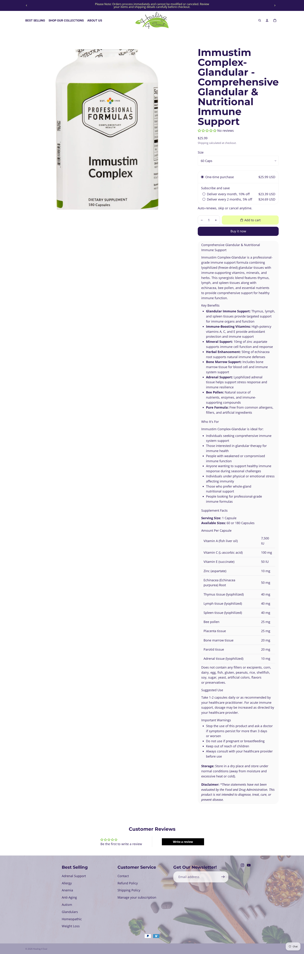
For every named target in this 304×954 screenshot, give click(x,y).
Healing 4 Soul (40, 948)
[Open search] (260, 20)
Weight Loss (71, 926)
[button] (207, 130)
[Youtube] (249, 865)
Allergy (67, 883)
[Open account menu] (267, 20)
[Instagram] (242, 865)
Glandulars (70, 912)
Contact (123, 876)
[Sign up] (223, 877)
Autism (67, 904)
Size (201, 152)
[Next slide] (275, 5)
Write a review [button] (183, 842)
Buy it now (238, 231)
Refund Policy (128, 883)
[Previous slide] (26, 5)
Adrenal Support (74, 876)
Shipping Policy (129, 890)
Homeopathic (72, 919)
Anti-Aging (69, 897)
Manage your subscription (137, 897)
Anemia (67, 890)
